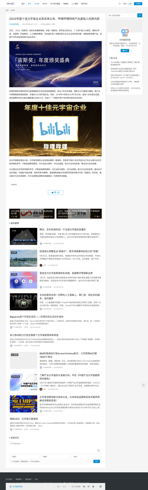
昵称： (15, 457)
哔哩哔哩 (14, 185)
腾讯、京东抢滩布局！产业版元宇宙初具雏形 (63, 229)
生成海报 (77, 486)
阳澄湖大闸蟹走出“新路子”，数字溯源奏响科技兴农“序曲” (69, 251)
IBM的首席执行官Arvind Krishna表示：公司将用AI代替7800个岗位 (68, 355)
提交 (96, 461)
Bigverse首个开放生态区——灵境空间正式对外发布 (36, 316)
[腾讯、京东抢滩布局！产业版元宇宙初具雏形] (23, 236)
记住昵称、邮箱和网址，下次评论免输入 (26, 461)
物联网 (65, 4)
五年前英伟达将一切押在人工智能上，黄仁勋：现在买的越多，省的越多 (70, 297)
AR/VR (44, 4)
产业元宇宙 (15, 376)
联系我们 (28, 479)
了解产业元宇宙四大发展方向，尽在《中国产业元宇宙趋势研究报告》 (70, 377)
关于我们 (9, 479)
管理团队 (18, 479)
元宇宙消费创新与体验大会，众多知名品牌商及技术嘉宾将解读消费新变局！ (70, 399)
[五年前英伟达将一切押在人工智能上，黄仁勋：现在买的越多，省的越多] (23, 301)
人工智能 (74, 4)
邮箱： (45, 457)
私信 (126, 50)
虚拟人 (48, 24)
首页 (23, 4)
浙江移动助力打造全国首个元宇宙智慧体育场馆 (34, 335)
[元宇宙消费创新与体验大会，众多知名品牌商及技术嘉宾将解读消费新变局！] (23, 403)
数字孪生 (84, 4)
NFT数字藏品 (55, 4)
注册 (130, 4)
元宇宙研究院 (14, 24)
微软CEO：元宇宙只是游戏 (24, 419)
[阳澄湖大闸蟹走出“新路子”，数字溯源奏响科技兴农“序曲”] (23, 258)
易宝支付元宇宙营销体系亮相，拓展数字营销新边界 (66, 273)
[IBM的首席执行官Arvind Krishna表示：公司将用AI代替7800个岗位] (23, 360)
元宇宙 (36, 4)
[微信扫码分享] (84, 486)
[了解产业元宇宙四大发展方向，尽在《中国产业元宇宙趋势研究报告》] (23, 382)
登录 (124, 4)
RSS (36, 479)
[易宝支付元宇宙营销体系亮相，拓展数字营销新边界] (23, 280)
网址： (76, 457)
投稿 (138, 3)
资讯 (29, 4)
